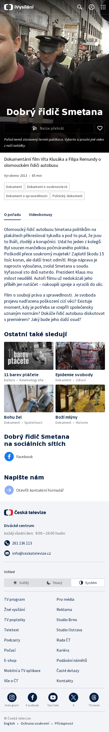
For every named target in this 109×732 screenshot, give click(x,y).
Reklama (64, 609)
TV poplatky (14, 619)
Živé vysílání (14, 609)
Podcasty (12, 639)
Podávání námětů (72, 660)
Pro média (65, 599)
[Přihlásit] (91, 7)
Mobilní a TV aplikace (22, 670)
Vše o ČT (11, 680)
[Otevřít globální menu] (103, 7)
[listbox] (54, 582)
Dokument (14, 186)
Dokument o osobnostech (47, 186)
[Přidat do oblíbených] (100, 128)
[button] (28, 356)
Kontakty (65, 680)
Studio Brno (67, 619)
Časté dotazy (68, 670)
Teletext (11, 629)
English (9, 723)
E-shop (10, 660)
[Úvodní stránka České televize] (25, 512)
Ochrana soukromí (35, 723)
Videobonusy (40, 214)
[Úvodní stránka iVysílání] (19, 7)
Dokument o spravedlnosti (26, 196)
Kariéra (63, 650)
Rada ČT (64, 639)
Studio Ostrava (69, 629)
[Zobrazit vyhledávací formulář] (80, 7)
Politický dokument (67, 196)
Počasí (9, 650)
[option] (21, 583)
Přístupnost (64, 723)
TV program (14, 599)
